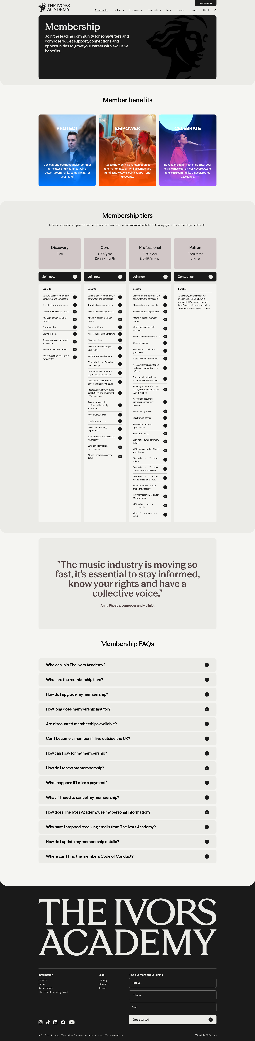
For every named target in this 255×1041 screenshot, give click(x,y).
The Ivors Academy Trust (53, 992)
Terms (102, 988)
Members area (206, 3)
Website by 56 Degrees (205, 1035)
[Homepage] (54, 7)
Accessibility (46, 988)
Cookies (103, 984)
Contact (43, 980)
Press (42, 984)
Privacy (103, 980)
